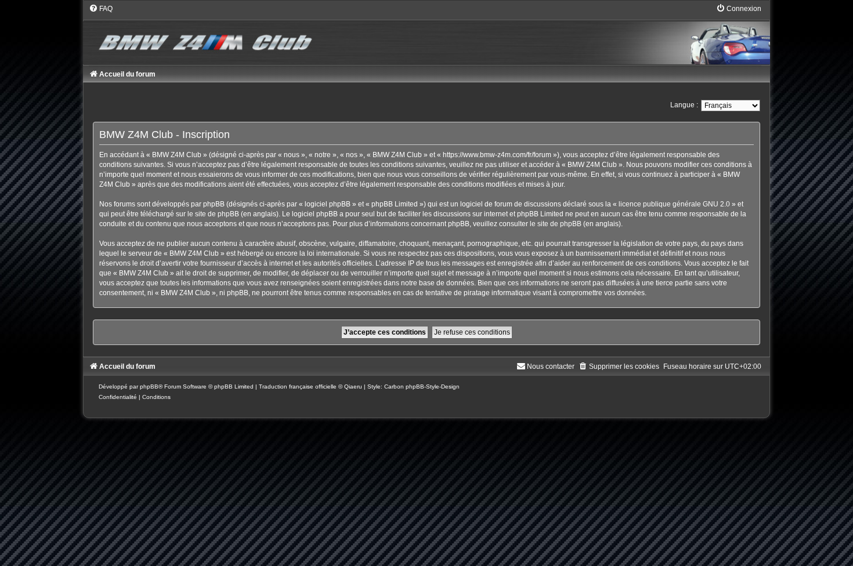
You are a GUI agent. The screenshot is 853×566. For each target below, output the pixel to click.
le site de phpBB (213, 214)
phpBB (149, 386)
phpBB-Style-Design (433, 386)
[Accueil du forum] (426, 33)
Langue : (684, 105)
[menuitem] (101, 9)
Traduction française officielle (298, 386)
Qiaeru (353, 386)
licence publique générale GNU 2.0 (674, 204)
